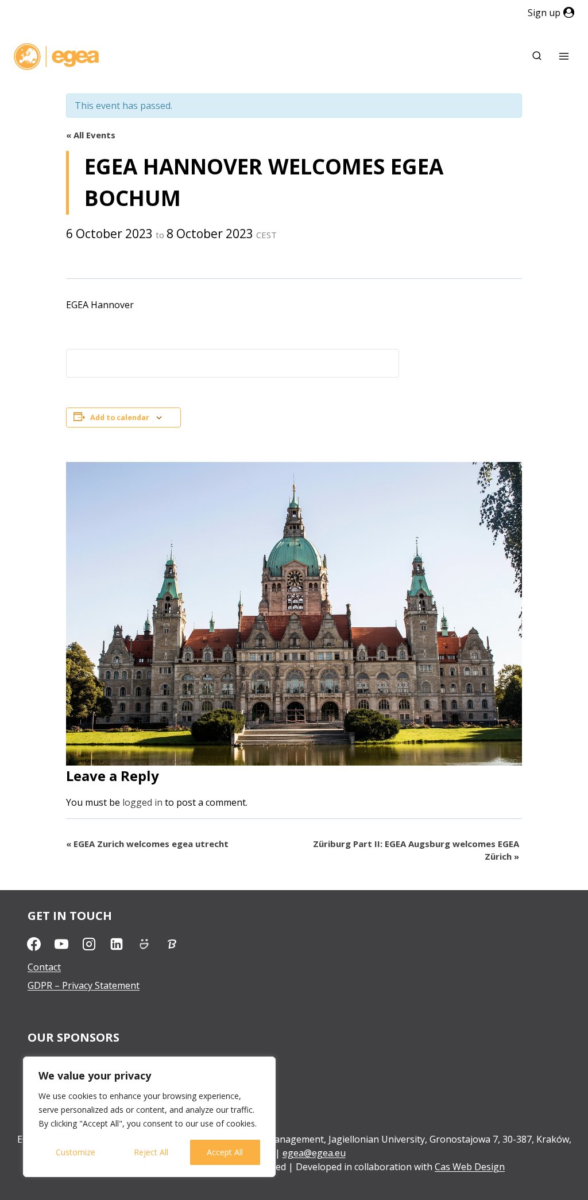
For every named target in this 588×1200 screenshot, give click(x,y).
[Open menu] (563, 56)
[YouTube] (61, 944)
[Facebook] (34, 944)
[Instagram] (89, 944)
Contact (44, 967)
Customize (75, 1152)
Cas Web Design (470, 1166)
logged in (142, 802)
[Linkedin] (116, 944)
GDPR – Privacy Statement (84, 985)
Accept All (225, 1152)
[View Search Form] (537, 56)
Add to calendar (119, 417)
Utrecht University (67, 1061)
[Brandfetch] (171, 944)
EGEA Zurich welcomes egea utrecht (147, 843)
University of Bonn (68, 1079)
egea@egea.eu (314, 1153)
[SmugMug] (144, 944)
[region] (149, 1117)
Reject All (151, 1152)
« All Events (90, 135)
